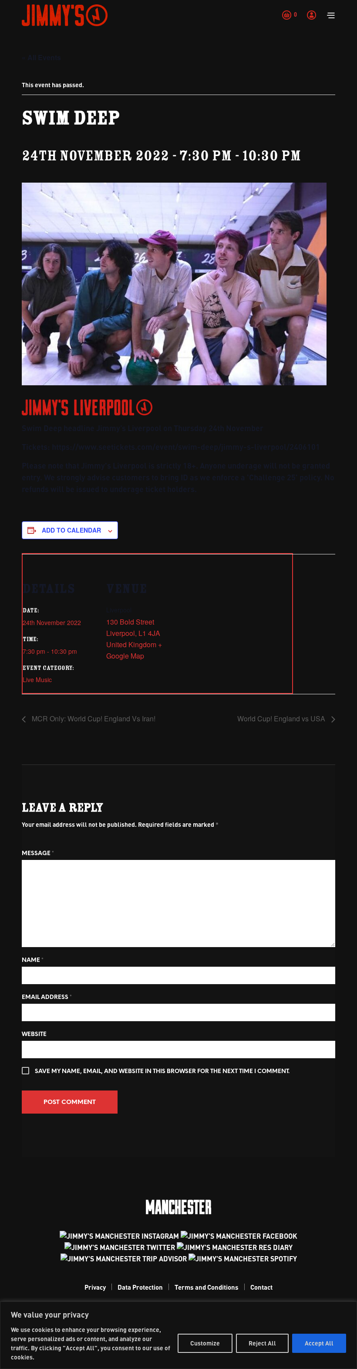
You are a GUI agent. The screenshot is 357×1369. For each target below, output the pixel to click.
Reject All (262, 1343)
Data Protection (140, 1287)
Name (33, 960)
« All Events (41, 57)
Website (34, 1034)
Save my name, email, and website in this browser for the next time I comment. (162, 1071)
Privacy (95, 1287)
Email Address (47, 997)
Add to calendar (71, 530)
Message (38, 853)
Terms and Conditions (207, 1287)
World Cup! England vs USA (282, 718)
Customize (205, 1343)
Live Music (37, 679)
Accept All (319, 1343)
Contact (261, 1287)
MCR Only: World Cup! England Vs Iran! (92, 718)
